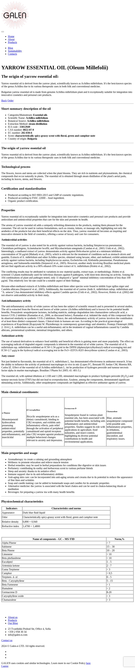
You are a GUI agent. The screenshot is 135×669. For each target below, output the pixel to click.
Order (10, 100)
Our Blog (13, 623)
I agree (4, 666)
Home (11, 36)
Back (4, 100)
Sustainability (15, 51)
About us (12, 617)
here (88, 663)
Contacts (12, 53)
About (11, 39)
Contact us (6, 640)
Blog (10, 48)
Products (12, 42)
